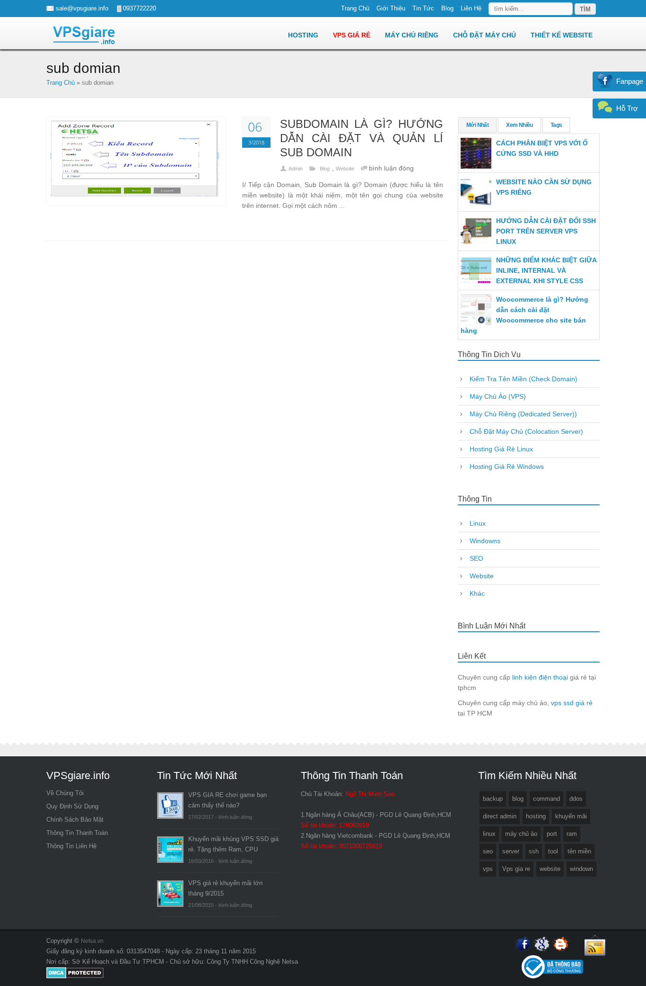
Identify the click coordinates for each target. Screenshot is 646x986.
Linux (478, 523)
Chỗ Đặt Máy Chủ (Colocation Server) (526, 431)
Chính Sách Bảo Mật (75, 819)
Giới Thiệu (390, 8)
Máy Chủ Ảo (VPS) (498, 396)
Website (345, 168)
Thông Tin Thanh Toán (77, 832)
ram (572, 833)
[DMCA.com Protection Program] (75, 976)
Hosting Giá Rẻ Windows (507, 466)
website (550, 868)
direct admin (499, 816)
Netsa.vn (92, 941)
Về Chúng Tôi (65, 793)
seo (488, 851)
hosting (536, 816)
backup (493, 798)
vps (488, 868)
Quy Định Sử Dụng (72, 806)
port (552, 833)
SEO (476, 558)
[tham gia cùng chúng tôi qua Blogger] (560, 950)
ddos (576, 798)
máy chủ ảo (521, 833)
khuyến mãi (571, 816)
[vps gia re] (84, 35)
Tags (556, 125)
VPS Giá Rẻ (351, 35)
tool (553, 851)
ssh (534, 851)
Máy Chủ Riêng (411, 35)
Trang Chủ (355, 8)
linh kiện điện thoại (540, 677)
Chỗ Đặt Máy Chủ (484, 35)
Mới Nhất (477, 125)
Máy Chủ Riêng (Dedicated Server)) (523, 414)
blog (518, 798)
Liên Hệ (471, 8)
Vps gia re (516, 868)
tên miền (579, 851)
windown (581, 868)
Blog (447, 8)
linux (489, 833)
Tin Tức (423, 8)
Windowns (485, 541)
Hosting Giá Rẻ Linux (501, 449)
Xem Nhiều (519, 125)
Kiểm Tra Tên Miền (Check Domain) (523, 379)
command (546, 798)
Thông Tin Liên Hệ (71, 846)
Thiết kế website (562, 35)
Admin (295, 168)
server (510, 851)
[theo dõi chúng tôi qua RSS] (595, 955)
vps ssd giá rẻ (572, 703)
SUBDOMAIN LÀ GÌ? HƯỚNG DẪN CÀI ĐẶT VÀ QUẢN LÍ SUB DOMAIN (361, 138)
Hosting (303, 35)
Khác (477, 593)
